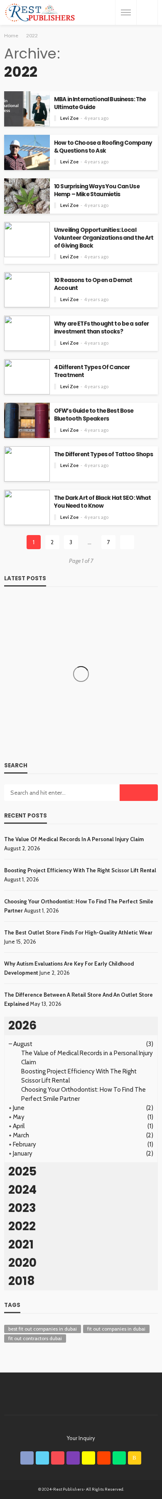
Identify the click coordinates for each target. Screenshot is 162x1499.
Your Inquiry (81, 1438)
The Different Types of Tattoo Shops (103, 454)
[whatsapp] (119, 1458)
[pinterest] (57, 1458)
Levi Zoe (69, 118)
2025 (22, 1171)
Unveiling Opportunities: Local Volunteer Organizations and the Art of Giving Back (104, 238)
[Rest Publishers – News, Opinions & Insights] (40, 12)
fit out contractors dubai (35, 1338)
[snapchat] (88, 1458)
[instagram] (73, 1458)
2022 (22, 1226)
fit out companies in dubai (116, 1329)
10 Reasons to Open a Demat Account (93, 284)
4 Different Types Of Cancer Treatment (92, 371)
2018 (21, 1281)
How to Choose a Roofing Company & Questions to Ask (103, 147)
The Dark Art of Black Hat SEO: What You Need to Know (102, 502)
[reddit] (103, 1458)
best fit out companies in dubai (42, 1329)
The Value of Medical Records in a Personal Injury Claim (74, 839)
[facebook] (27, 1458)
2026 (22, 1025)
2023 (22, 1208)
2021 (21, 1244)
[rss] (134, 1458)
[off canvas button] (126, 12)
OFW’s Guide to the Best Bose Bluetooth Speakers (93, 415)
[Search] (147, 12)
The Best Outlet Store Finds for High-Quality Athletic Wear (78, 932)
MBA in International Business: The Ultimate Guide (100, 103)
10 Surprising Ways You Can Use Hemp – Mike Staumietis (97, 190)
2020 (22, 1263)
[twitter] (42, 1458)
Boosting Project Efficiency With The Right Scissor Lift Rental (80, 870)
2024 (22, 1190)
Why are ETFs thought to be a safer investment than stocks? (101, 328)
